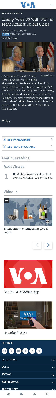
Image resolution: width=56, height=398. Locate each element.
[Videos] (21, 394)
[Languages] (34, 394)
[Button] (6, 122)
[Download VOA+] (28, 315)
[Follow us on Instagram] (25, 351)
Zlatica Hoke (11, 38)
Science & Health (12, 13)
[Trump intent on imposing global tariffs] (28, 212)
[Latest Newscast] (8, 394)
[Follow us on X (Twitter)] (11, 351)
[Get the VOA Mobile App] (28, 274)
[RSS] (32, 351)
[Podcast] (39, 351)
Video (8, 192)
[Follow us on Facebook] (4, 351)
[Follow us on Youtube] (18, 351)
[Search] (47, 394)
